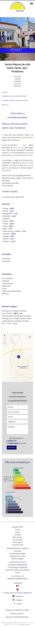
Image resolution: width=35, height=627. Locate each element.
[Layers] (30, 336)
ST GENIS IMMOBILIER (17, 565)
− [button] (4, 338)
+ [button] (4, 336)
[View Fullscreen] (4, 343)
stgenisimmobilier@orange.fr (17, 579)
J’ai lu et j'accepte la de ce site (16, 440)
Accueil (4, 92)
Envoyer (11, 447)
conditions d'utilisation (13, 624)
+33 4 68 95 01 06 (17, 576)
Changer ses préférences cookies (17, 610)
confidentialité (30, 622)
